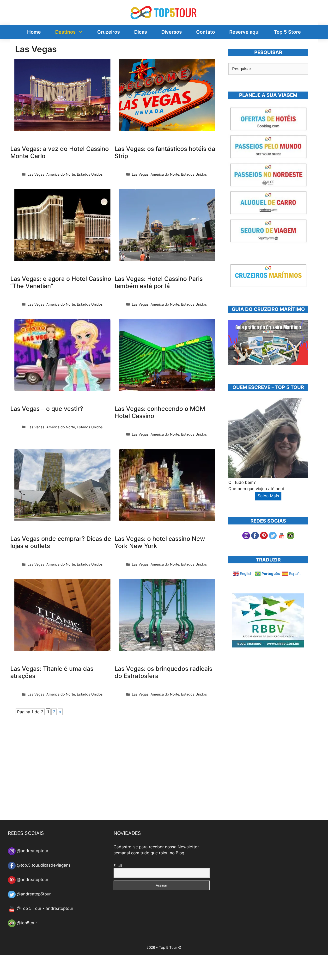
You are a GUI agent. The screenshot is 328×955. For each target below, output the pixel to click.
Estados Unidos (90, 174)
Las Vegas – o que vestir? (46, 408)
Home (34, 32)
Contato (205, 32)
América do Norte (60, 174)
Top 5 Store (287, 32)
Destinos (65, 32)
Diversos (171, 32)
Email (118, 865)
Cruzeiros (108, 32)
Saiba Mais (268, 495)
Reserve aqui (244, 32)
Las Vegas (36, 174)
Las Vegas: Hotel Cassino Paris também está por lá (159, 282)
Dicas (140, 32)
